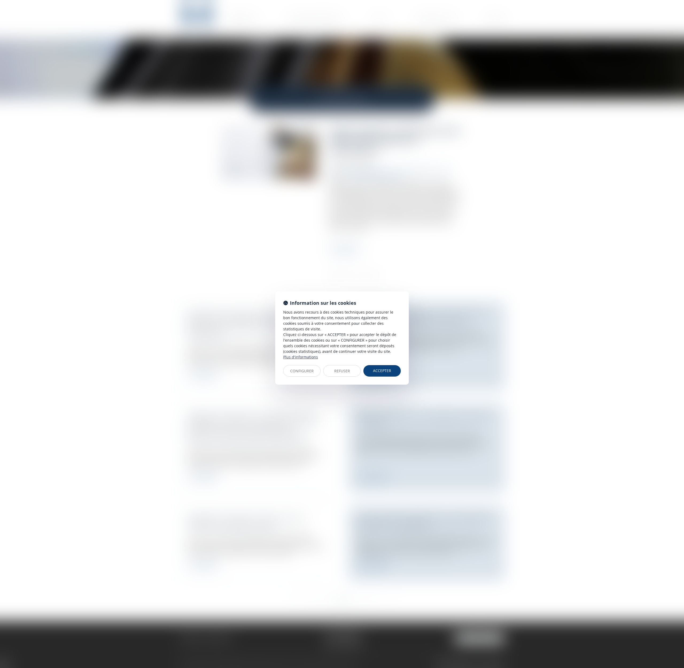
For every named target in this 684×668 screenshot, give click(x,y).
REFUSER (342, 370)
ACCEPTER (382, 370)
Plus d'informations (300, 357)
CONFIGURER (302, 370)
